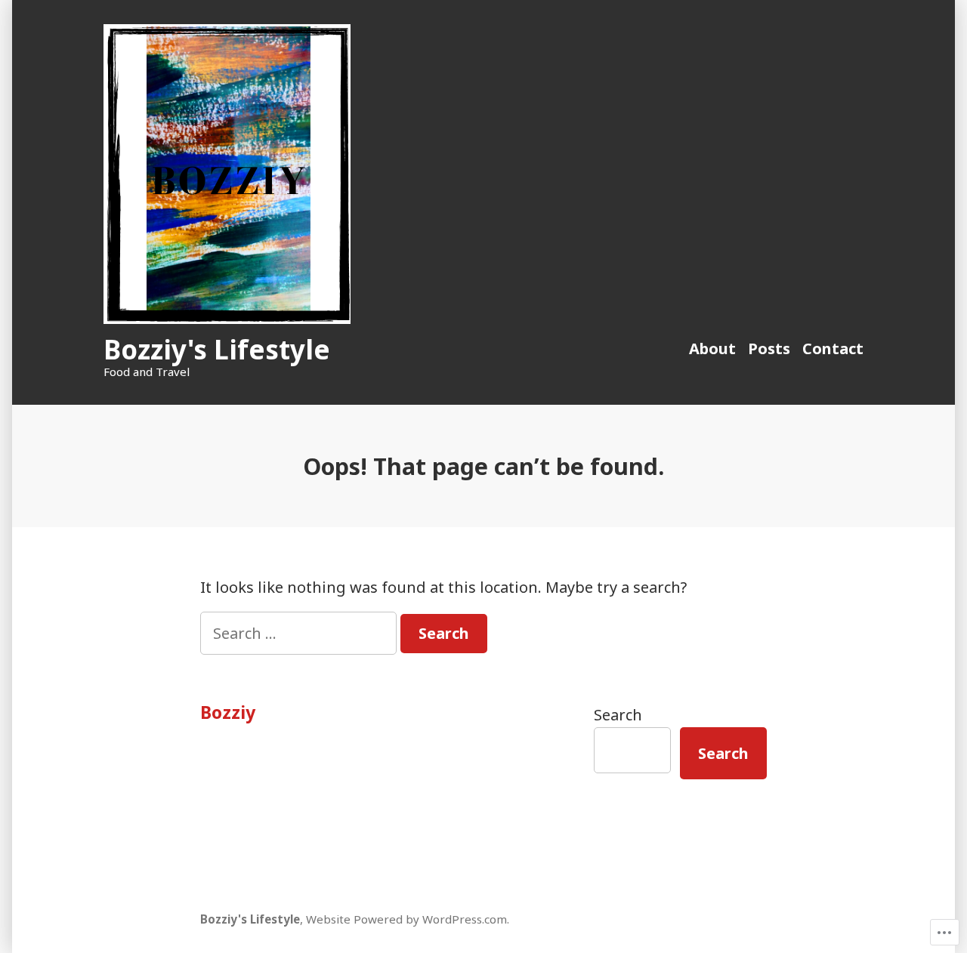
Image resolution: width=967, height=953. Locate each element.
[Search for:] (300, 633)
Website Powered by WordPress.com (406, 919)
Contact (833, 348)
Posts (769, 348)
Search (618, 715)
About (712, 348)
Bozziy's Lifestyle (216, 349)
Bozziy (227, 712)
